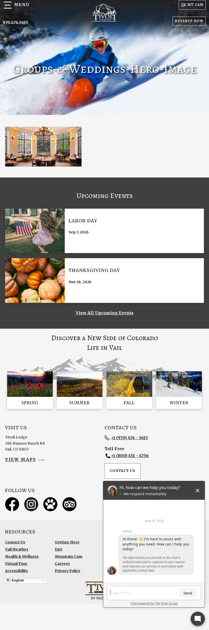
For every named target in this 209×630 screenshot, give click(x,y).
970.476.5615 (15, 22)
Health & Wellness (22, 556)
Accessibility (16, 570)
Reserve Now (189, 21)
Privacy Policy (67, 570)
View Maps (20, 459)
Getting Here (67, 542)
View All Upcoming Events (105, 312)
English (17, 580)
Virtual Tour (16, 563)
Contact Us (122, 471)
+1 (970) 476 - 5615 (129, 437)
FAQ (58, 549)
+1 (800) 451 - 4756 (130, 455)
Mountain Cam (68, 556)
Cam (195, 5)
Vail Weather (16, 549)
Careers (62, 563)
